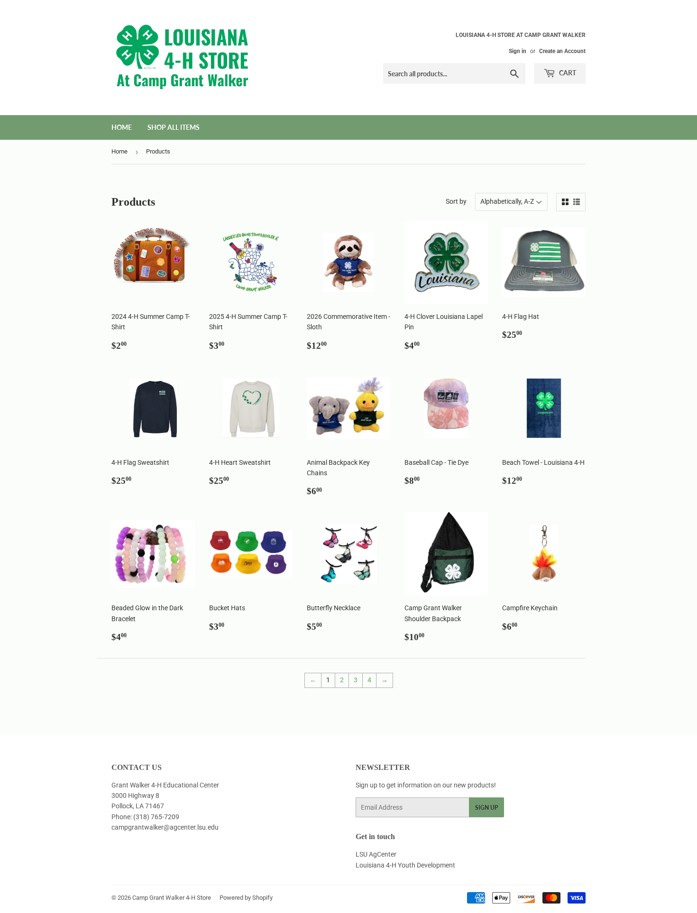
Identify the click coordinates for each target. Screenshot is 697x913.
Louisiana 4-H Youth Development (405, 865)
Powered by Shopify (246, 897)
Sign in (517, 51)
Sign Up (486, 807)
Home (121, 127)
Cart (567, 73)
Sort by (456, 201)
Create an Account (562, 51)
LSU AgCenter (376, 854)
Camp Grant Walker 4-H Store (171, 897)
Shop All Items (173, 127)
